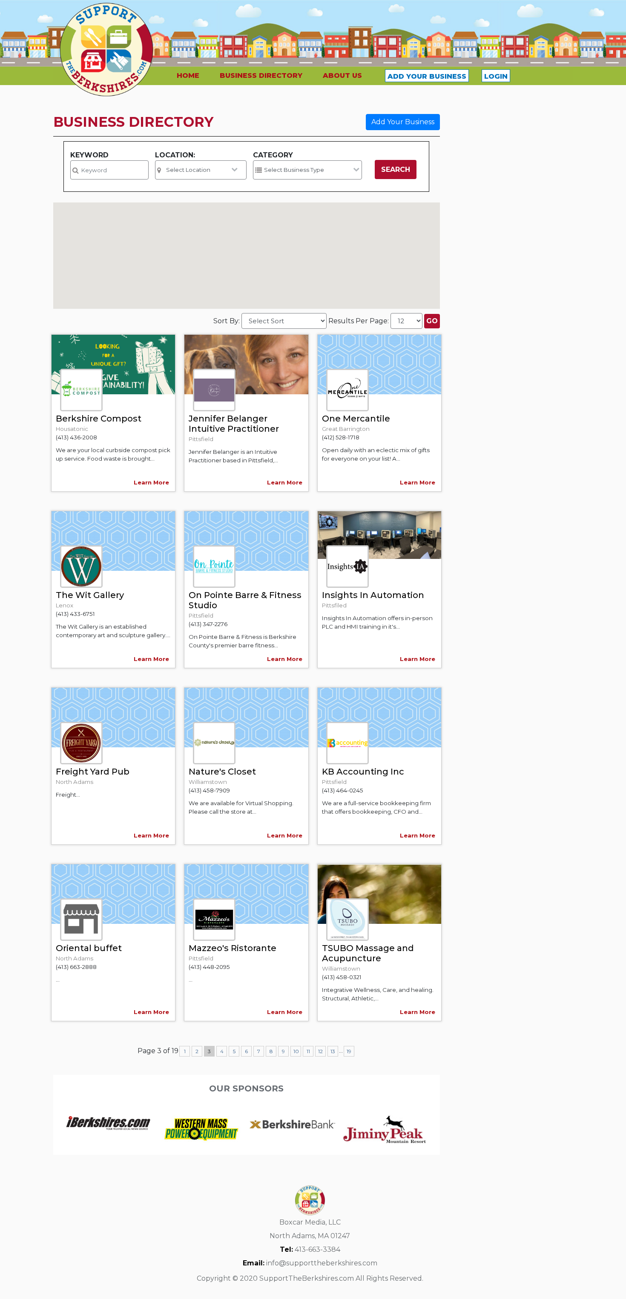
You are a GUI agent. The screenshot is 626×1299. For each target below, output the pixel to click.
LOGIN (496, 76)
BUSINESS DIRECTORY (261, 75)
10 (296, 1051)
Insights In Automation (373, 595)
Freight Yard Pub (92, 771)
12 (320, 1051)
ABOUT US (342, 75)
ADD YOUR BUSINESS (427, 76)
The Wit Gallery (90, 595)
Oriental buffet (89, 948)
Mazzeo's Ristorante (232, 948)
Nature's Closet (222, 771)
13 (332, 1051)
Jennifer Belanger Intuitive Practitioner (234, 423)
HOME (188, 75)
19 (349, 1051)
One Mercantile (356, 418)
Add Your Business (402, 122)
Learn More (151, 482)
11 (308, 1051)
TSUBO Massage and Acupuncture (368, 953)
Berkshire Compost (98, 418)
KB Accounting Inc (363, 771)
